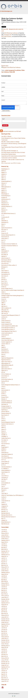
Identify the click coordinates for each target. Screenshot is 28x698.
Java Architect (4, 475)
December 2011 (5, 661)
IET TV (3, 465)
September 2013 (5, 624)
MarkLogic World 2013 (6, 515)
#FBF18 (3, 179)
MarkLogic (4, 509)
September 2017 (5, 554)
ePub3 (3, 418)
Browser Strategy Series (7, 288)
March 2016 (4, 581)
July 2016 (4, 576)
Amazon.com (4, 233)
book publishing (5, 274)
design (3, 356)
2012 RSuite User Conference (11, 33)
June (3, 486)
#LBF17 (3, 185)
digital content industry (6, 361)
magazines (4, 504)
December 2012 (5, 640)
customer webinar (5, 343)
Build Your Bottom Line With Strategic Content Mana (12, 290)
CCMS (3, 292)
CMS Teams (4, 313)
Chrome (3, 299)
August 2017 (4, 556)
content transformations (6, 333)
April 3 (3, 240)
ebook (3, 388)
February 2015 (5, 595)
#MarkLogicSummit (6, 186)
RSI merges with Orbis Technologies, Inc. (9, 150)
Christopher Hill (7, 34)
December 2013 (5, 619)
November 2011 (5, 663)
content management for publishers (13, 70)
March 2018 (4, 549)
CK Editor (4, 301)
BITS (3, 268)
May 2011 (4, 674)
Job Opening (4, 477)
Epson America (5, 415)
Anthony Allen (4, 238)
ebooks (3, 392)
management (4, 506)
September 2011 (5, 667)
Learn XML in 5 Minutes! (6, 136)
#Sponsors (4, 210)
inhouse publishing (5, 470)
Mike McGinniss (5, 524)
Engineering (4, 409)
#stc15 (3, 211)
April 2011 (4, 676)
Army (3, 242)
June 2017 (4, 560)
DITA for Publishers (6, 374)
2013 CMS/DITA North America (8, 213)
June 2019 (4, 531)
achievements (4, 222)
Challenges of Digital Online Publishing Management (12, 295)
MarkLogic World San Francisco (8, 516)
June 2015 (4, 588)
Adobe (3, 224)
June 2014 (4, 608)
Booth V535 (4, 283)
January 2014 (4, 617)
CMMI (3, 302)
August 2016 (4, 574)
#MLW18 (4, 192)
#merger (3, 188)
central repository (5, 293)
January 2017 (4, 569)
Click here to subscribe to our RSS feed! (12, 131)
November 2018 (5, 537)
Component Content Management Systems (10, 315)
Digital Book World (5, 359)
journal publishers (5, 483)
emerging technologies (6, 408)
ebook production (5, 390)
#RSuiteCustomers (5, 199)
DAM (3, 345)
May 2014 (4, 610)
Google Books (4, 447)
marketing (4, 507)
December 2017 (5, 551)
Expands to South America (7, 424)
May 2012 (4, 652)
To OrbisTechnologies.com (6, 11)
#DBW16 (4, 174)
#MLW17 (4, 190)
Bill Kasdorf (4, 267)
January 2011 (4, 681)
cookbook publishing (6, 338)
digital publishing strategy (7, 365)
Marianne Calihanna (10, 22)
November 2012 (5, 642)
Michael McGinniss (5, 522)
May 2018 (4, 547)
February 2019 (5, 533)
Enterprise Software (6, 413)
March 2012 (4, 656)
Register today (4, 65)
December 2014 (5, 599)
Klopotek (3, 490)
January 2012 (4, 660)
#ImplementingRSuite (6, 181)
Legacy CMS (4, 493)
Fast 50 (3, 425)
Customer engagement (6, 342)
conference (4, 317)
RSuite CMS (12, 72)
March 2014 (4, 613)
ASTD (3, 247)
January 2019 (4, 535)
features (3, 429)
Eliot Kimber (4, 404)
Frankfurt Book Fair (6, 438)
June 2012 (4, 651)
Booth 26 (4, 279)
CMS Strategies (5, 311)
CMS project (4, 309)
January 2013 (4, 638)
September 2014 (5, 602)
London (3, 499)
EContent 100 (4, 397)
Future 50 (4, 442)
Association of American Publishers (9, 244)
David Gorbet (4, 349)
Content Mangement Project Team (9, 331)
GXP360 (3, 449)
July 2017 (4, 558)
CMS (3, 304)
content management (6, 324)
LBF (2, 491)
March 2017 (4, 565)
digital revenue (5, 367)
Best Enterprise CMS (6, 260)
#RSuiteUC (4, 201)
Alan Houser (4, 229)
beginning (4, 256)
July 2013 (4, 627)
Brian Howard (4, 285)
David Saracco (5, 351)
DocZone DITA (5, 381)
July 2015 (4, 586)
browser (3, 286)
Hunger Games (5, 463)
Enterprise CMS (5, 411)
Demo (3, 354)
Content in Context (5, 322)
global (3, 445)
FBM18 (3, 427)
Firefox (3, 431)
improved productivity (6, 466)
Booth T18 (4, 281)
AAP (3, 219)
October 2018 (4, 538)
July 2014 (4, 606)
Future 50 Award (5, 443)
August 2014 (4, 604)
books (3, 277)
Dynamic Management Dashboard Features (10, 384)
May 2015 (4, 590)
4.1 (2, 215)
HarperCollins (4, 452)
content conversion (5, 320)
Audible (3, 249)
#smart (3, 208)
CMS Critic (4, 306)
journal (3, 481)
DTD (3, 383)
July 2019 (4, 529)
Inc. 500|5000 (5, 468)
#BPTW (3, 170)
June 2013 (4, 629)
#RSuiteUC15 (4, 203)
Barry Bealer (4, 254)
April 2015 (4, 592)
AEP (3, 226)
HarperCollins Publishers (7, 454)
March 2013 (4, 635)
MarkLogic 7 (4, 511)
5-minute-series (5, 217)
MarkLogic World (5, 513)
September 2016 (5, 572)
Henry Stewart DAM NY (6, 458)
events (3, 420)
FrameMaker (4, 436)
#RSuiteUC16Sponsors (6, 206)
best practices (4, 263)
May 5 (3, 518)
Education (4, 399)
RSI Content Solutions (6, 36)
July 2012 (4, 649)
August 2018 (4, 542)
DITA (3, 372)
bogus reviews (5, 270)
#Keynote (4, 183)
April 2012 (4, 654)
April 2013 (4, 633)
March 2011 (4, 677)
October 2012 (4, 644)
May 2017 (4, 561)
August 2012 (4, 647)
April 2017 (4, 563)
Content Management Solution (8, 327)
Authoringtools (5, 251)
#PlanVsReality (5, 194)
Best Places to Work (6, 261)
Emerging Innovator (6, 406)
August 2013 (4, 626)
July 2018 (4, 544)
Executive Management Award (8, 422)
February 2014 (5, 615)
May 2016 (4, 579)
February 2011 (5, 679)
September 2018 (5, 540)
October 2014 (4, 601)
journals (3, 484)
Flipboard (4, 433)
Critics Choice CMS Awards (7, 340)
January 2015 (4, 597)
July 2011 (4, 670)
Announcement (5, 236)
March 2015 (4, 594)
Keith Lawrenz (4, 488)
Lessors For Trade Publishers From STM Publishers (12, 495)
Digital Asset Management (7, 358)
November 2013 (5, 620)
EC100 (3, 393)
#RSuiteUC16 (5, 204)
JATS (3, 474)
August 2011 (4, 668)
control (3, 336)
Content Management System (8, 329)
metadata (4, 520)
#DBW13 (4, 172)
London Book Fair (5, 500)
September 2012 (5, 645)
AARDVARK (4, 220)
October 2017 (4, 553)
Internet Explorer (5, 472)
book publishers (5, 272)
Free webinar (4, 440)
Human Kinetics (5, 461)
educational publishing (6, 402)
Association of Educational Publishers (9, 245)
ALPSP (3, 231)
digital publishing (5, 363)
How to (3, 459)
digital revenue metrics (6, 368)
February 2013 (5, 636)
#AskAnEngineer (5, 169)
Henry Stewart (5, 456)
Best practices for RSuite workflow (9, 265)
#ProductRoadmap (5, 195)
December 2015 (5, 585)
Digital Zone (4, 370)
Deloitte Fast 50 (5, 352)
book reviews (4, 276)
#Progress (4, 197)
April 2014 (4, 611)
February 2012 (5, 658)
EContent (4, 395)
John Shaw (4, 479)
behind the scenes (5, 258)
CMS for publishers (6, 308)
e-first (3, 386)
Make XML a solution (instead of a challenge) (10, 141)
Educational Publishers (6, 400)
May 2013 (4, 631)
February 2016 (5, 583)
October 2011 (4, 665)
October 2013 (4, 622)
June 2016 (4, 578)
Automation (4, 252)
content (3, 318)
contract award (5, 335)
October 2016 (4, 570)
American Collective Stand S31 (8, 235)
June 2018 (4, 545)
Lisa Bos (3, 497)
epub (3, 417)
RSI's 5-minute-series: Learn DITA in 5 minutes (11, 163)
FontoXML (4, 434)
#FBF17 (3, 178)
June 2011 (4, 672)
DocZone (4, 377)
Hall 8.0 (3, 450)
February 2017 (5, 567)
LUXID (3, 502)
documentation (5, 376)
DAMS (3, 347)
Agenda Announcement (6, 227)
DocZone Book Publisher (7, 379)
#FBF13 (3, 176)
